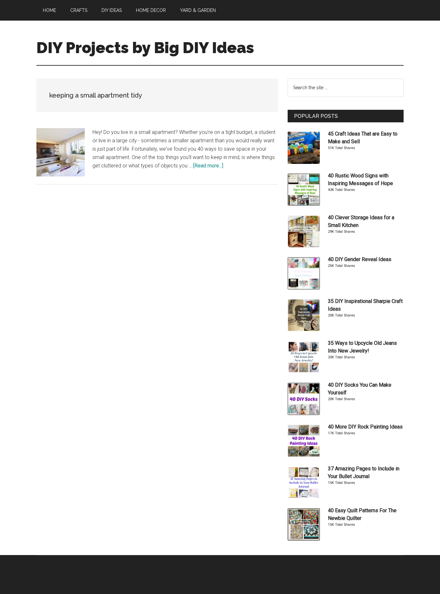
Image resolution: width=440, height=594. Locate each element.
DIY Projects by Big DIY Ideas (145, 48)
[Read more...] (208, 166)
